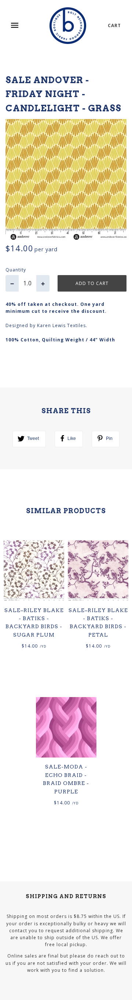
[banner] (68, 25)
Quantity (16, 270)
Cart (114, 25)
